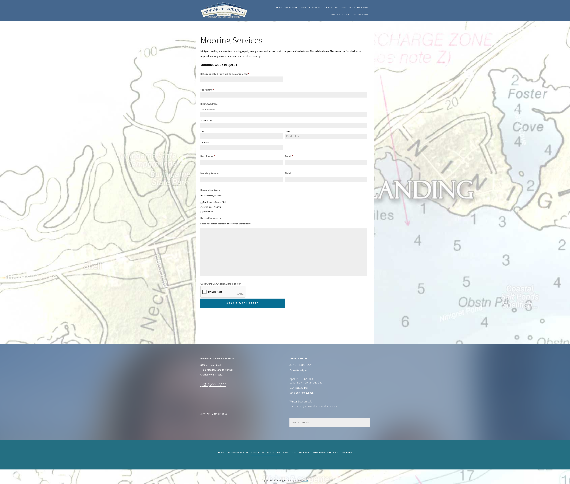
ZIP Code (205, 142)
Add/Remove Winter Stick (215, 202)
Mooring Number (210, 173)
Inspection (208, 211)
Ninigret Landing (224, 10)
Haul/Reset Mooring (212, 206)
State (287, 131)
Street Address (208, 109)
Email (289, 156)
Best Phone (207, 156)
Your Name (207, 89)
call (309, 401)
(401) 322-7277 (213, 384)
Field (288, 173)
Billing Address (208, 104)
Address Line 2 (207, 120)
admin (305, 480)
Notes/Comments (210, 218)
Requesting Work (210, 190)
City (202, 131)
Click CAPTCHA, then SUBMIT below (220, 283)
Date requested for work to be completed (224, 74)
